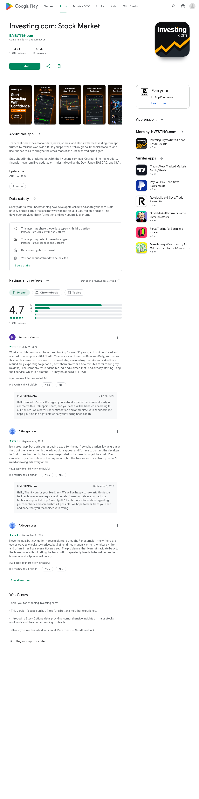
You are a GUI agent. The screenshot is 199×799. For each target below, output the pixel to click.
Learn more (158, 103)
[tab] (49, 6)
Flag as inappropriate (27, 641)
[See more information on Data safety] (34, 198)
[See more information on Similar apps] (161, 158)
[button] (20, 104)
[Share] (48, 66)
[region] (71, 51)
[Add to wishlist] (59, 66)
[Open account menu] (192, 6)
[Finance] (17, 186)
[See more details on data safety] (22, 265)
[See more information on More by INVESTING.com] (181, 132)
